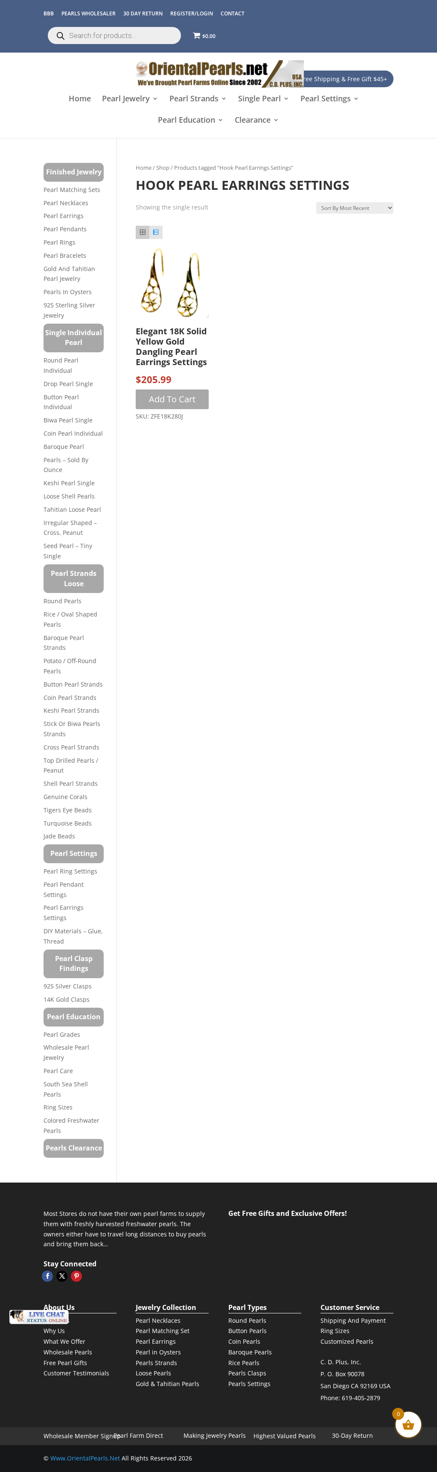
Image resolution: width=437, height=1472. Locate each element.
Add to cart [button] (172, 399)
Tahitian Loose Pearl (72, 509)
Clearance (253, 121)
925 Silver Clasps (68, 986)
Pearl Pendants (65, 229)
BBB (49, 13)
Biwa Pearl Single (68, 420)
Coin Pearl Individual (73, 433)
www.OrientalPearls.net (85, 1458)
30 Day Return (143, 13)
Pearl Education (186, 121)
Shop (162, 167)
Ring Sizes (58, 1107)
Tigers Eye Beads (68, 810)
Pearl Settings (325, 99)
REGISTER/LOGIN (191, 13)
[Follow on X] (61, 1276)
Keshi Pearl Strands (71, 710)
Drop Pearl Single (68, 384)
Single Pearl (259, 99)
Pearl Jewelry (126, 99)
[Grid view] (142, 232)
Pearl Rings (60, 242)
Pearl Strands (193, 99)
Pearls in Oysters (68, 292)
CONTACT (233, 13)
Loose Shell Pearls (69, 496)
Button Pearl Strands (73, 684)
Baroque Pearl (64, 446)
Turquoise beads (68, 823)
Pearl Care (58, 1071)
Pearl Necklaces (66, 203)
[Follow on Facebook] (47, 1276)
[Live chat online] (39, 1317)
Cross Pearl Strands (71, 747)
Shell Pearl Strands (71, 783)
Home (80, 99)
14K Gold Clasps (67, 999)
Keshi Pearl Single (69, 483)
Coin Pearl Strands (70, 697)
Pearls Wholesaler (88, 13)
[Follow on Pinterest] (76, 1276)
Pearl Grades (62, 1034)
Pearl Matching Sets (72, 190)
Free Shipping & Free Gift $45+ (343, 79)
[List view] (156, 232)
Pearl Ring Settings (70, 871)
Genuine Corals (65, 797)
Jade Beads (59, 836)
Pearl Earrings (64, 216)
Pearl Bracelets (65, 255)
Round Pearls (63, 601)
